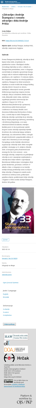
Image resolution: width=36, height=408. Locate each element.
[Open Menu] (2, 2)
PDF (6, 240)
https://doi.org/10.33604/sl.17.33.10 (17, 41)
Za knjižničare (7, 315)
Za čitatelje (6, 309)
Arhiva (13, 7)
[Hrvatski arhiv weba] (16, 339)
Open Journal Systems (10, 283)
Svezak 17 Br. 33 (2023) (24, 7)
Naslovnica (5, 7)
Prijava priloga (9, 324)
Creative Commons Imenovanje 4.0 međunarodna (14, 385)
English (5, 294)
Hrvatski (6, 297)
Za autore (6, 312)
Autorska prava (7, 275)
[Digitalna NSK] (7, 345)
